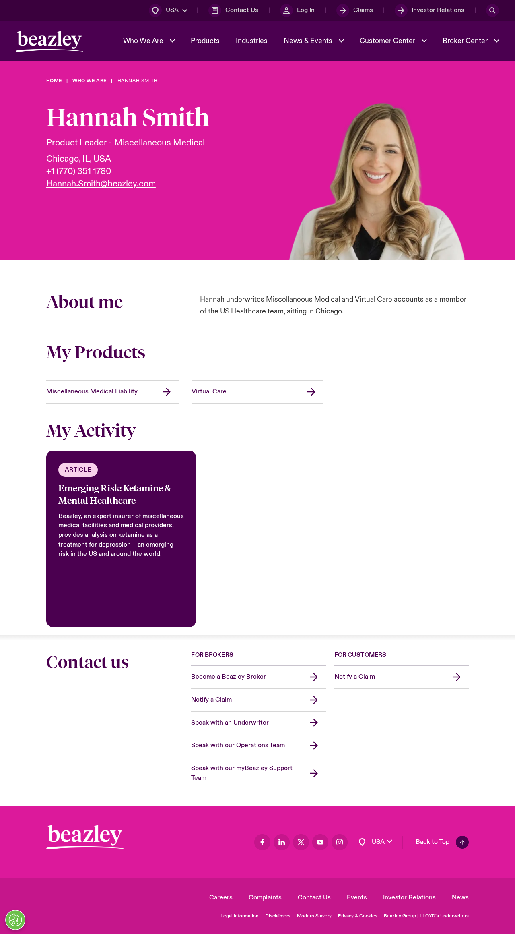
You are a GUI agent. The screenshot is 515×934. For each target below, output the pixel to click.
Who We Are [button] (144, 41)
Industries (252, 41)
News (460, 897)
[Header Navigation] (49, 41)
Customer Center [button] (388, 41)
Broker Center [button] (466, 41)
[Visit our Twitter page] (301, 842)
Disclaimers (277, 916)
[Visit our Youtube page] (320, 842)
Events (357, 897)
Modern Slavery (314, 916)
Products (205, 41)
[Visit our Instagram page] (340, 842)
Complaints (265, 897)
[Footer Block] (85, 837)
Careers (221, 897)
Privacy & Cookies (357, 916)
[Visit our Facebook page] (262, 842)
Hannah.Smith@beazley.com (101, 183)
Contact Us (314, 897)
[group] (121, 539)
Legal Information (239, 916)
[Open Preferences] (15, 920)
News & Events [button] (309, 41)
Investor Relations (409, 897)
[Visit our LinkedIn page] (282, 842)
